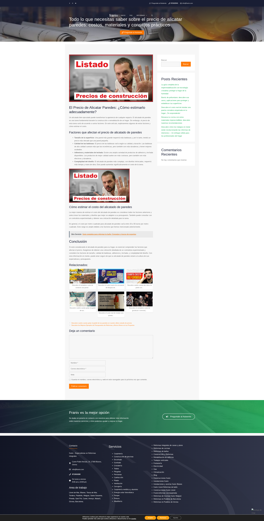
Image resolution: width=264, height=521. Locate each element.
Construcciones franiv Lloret (164, 490)
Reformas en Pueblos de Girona (166, 502)
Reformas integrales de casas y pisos (168, 445)
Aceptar (150, 518)
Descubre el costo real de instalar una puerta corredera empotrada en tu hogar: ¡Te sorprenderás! (176, 110)
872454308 (76, 474)
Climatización (159, 472)
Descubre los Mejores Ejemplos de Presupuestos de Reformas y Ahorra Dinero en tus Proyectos (102, 325)
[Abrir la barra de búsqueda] (152, 15)
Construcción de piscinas (123, 457)
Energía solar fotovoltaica (124, 492)
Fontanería (158, 463)
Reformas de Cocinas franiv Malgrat (167, 496)
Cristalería (118, 466)
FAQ (131, 15)
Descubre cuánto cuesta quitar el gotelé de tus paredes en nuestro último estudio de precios (101, 323)
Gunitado (117, 463)
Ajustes (175, 518)
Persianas (118, 474)
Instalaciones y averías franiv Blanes (168, 484)
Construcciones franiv (162, 478)
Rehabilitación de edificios (164, 457)
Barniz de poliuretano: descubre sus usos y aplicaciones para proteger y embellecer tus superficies (175, 100)
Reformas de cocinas (162, 448)
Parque (116, 495)
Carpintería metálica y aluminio (126, 489)
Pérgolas (117, 472)
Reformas (141, 15)
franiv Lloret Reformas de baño (165, 487)
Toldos (116, 469)
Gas (155, 469)
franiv (113, 15)
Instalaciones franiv (161, 481)
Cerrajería (118, 486)
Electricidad (158, 466)
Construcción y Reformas (163, 454)
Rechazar (163, 518)
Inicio (123, 15)
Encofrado (118, 460)
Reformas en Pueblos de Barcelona (167, 499)
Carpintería (118, 454)
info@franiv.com (78, 469)
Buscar (164, 60)
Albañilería (118, 501)
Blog (155, 475)
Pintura (116, 498)
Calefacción (118, 477)
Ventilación (118, 483)
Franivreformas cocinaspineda (165, 493)
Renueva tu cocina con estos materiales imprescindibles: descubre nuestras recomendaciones (175, 120)
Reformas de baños (161, 451)
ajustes (133, 519)
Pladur (116, 480)
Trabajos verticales (161, 460)
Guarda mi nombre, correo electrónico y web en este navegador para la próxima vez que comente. (109, 380)
